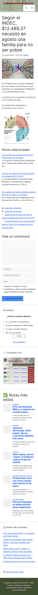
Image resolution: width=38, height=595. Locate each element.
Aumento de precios (13, 211)
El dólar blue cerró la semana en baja (19, 561)
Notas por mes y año (15, 572)
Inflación (17, 208)
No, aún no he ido (13, 333)
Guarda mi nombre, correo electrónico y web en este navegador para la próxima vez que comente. (20, 289)
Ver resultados (19, 342)
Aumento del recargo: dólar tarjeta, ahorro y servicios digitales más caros (18, 542)
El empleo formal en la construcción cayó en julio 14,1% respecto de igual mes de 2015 (18, 224)
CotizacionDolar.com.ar (18, 3)
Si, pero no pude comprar (16, 329)
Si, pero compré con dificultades (19, 325)
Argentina (9, 208)
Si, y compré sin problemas (17, 322)
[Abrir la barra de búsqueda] (26, 8)
